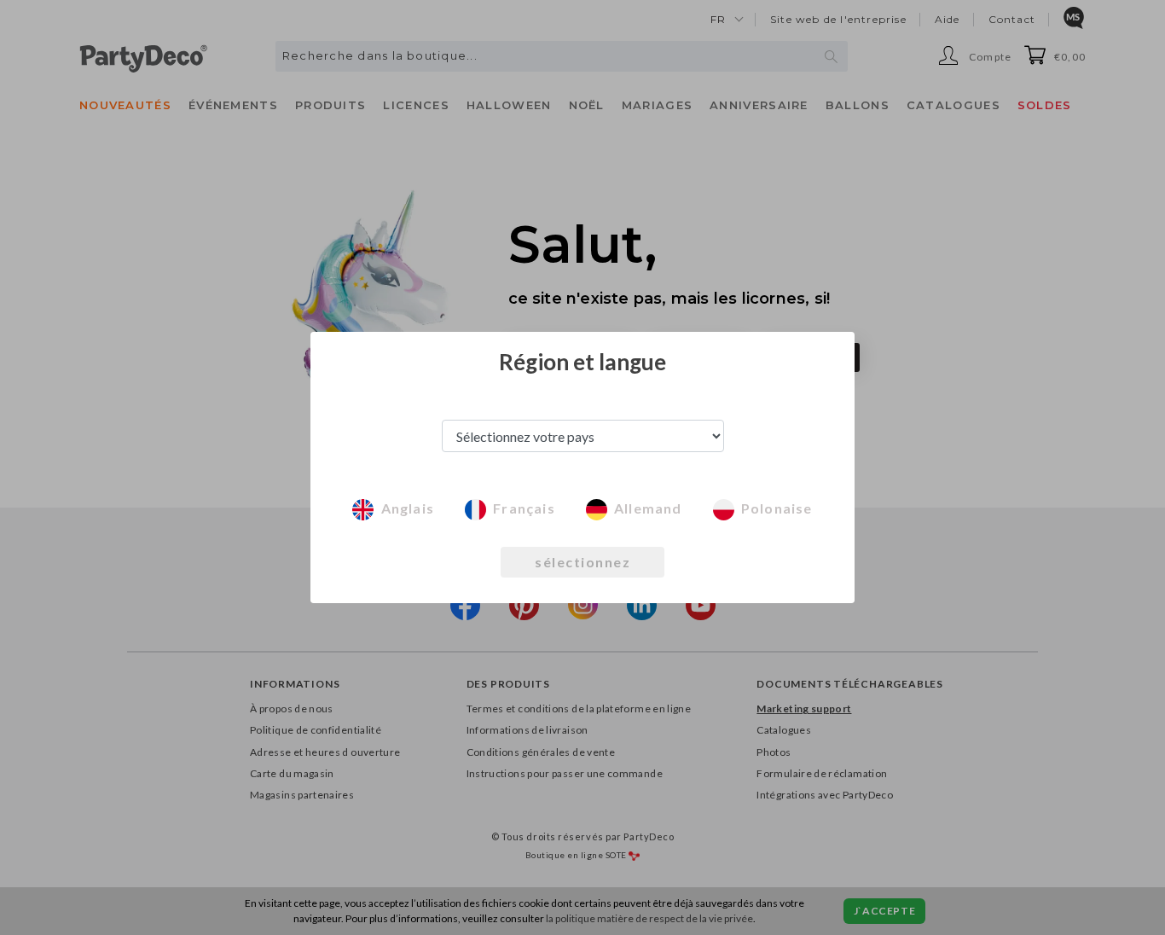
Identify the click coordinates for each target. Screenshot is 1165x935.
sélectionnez (582, 562)
